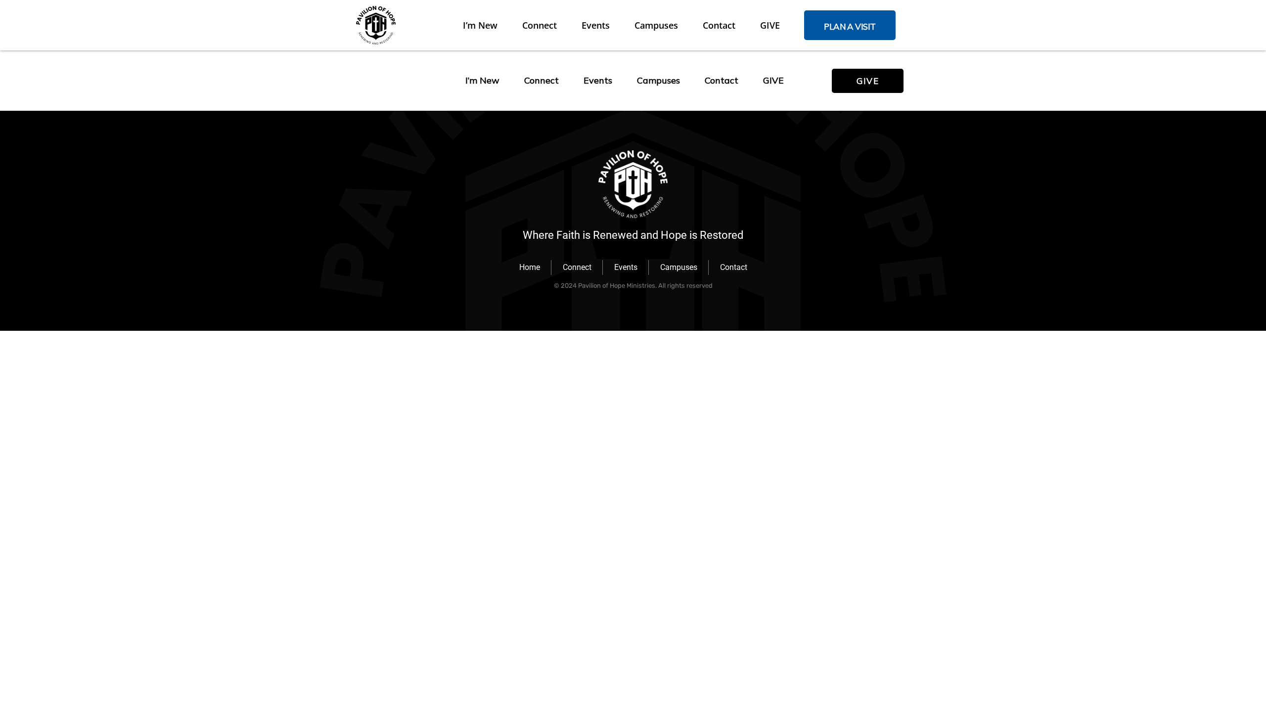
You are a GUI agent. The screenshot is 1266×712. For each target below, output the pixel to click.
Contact (719, 25)
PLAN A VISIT (850, 26)
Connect (539, 25)
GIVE (770, 25)
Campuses (656, 25)
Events (596, 25)
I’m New (480, 25)
